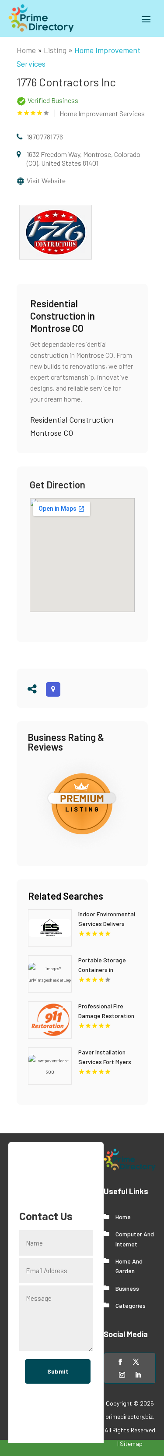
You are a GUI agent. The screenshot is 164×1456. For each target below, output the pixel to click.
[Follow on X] (136, 1362)
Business (127, 1288)
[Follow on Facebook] (120, 1362)
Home (26, 50)
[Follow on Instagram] (122, 1375)
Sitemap (131, 1443)
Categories (130, 1305)
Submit (57, 1371)
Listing (55, 50)
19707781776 (45, 136)
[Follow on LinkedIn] (138, 1375)
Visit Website (46, 180)
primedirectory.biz (129, 1416)
